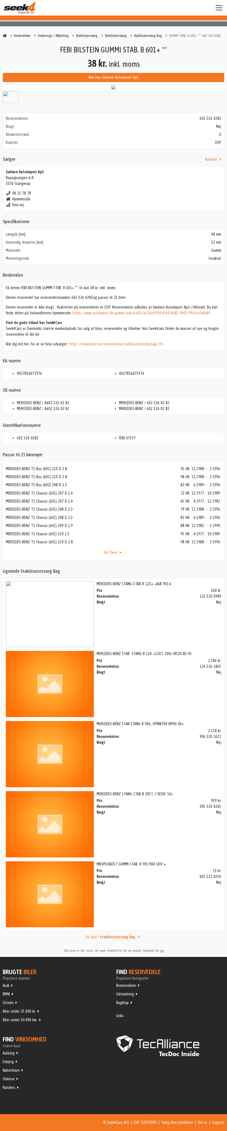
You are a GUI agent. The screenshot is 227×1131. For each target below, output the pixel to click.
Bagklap (122, 1002)
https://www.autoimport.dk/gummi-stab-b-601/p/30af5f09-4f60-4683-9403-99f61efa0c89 (141, 313)
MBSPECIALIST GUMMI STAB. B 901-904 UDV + (131, 864)
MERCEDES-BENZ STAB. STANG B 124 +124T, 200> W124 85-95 (144, 653)
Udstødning (125, 994)
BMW (6, 994)
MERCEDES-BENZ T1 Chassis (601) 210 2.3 (37, 534)
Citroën (8, 1002)
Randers (9, 1087)
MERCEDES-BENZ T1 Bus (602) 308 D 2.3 (36, 485)
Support (218, 1122)
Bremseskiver (126, 985)
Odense (9, 1079)
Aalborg (9, 1053)
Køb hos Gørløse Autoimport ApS (114, 77)
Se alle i (110, 937)
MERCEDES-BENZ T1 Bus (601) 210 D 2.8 (36, 469)
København (11, 1070)
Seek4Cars (19, 8)
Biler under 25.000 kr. (19, 1011)
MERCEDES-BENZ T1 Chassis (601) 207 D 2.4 (39, 493)
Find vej (18, 205)
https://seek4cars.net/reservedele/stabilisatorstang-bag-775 (116, 344)
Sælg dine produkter (177, 1122)
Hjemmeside (21, 199)
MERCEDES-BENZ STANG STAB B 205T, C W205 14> (135, 794)
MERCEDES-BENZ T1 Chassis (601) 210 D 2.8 (39, 542)
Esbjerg (8, 1061)
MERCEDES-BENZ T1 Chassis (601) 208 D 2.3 (39, 509)
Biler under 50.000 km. (20, 1020)
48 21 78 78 (21, 193)
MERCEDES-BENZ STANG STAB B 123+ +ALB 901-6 (134, 584)
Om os (202, 1122)
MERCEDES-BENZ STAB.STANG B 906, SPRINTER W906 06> (140, 724)
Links (120, 1015)
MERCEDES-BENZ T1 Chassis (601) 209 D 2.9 (39, 525)
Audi (6, 985)
